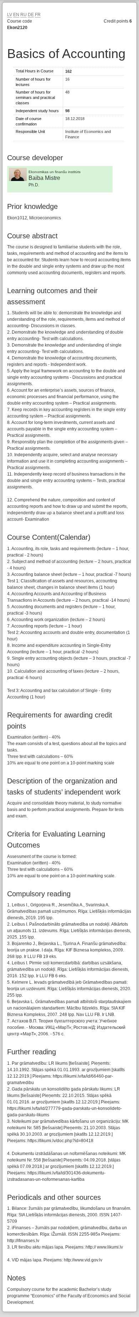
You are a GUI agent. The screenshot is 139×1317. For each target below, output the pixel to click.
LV (9, 14)
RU (23, 14)
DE (31, 14)
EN (16, 14)
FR (38, 14)
